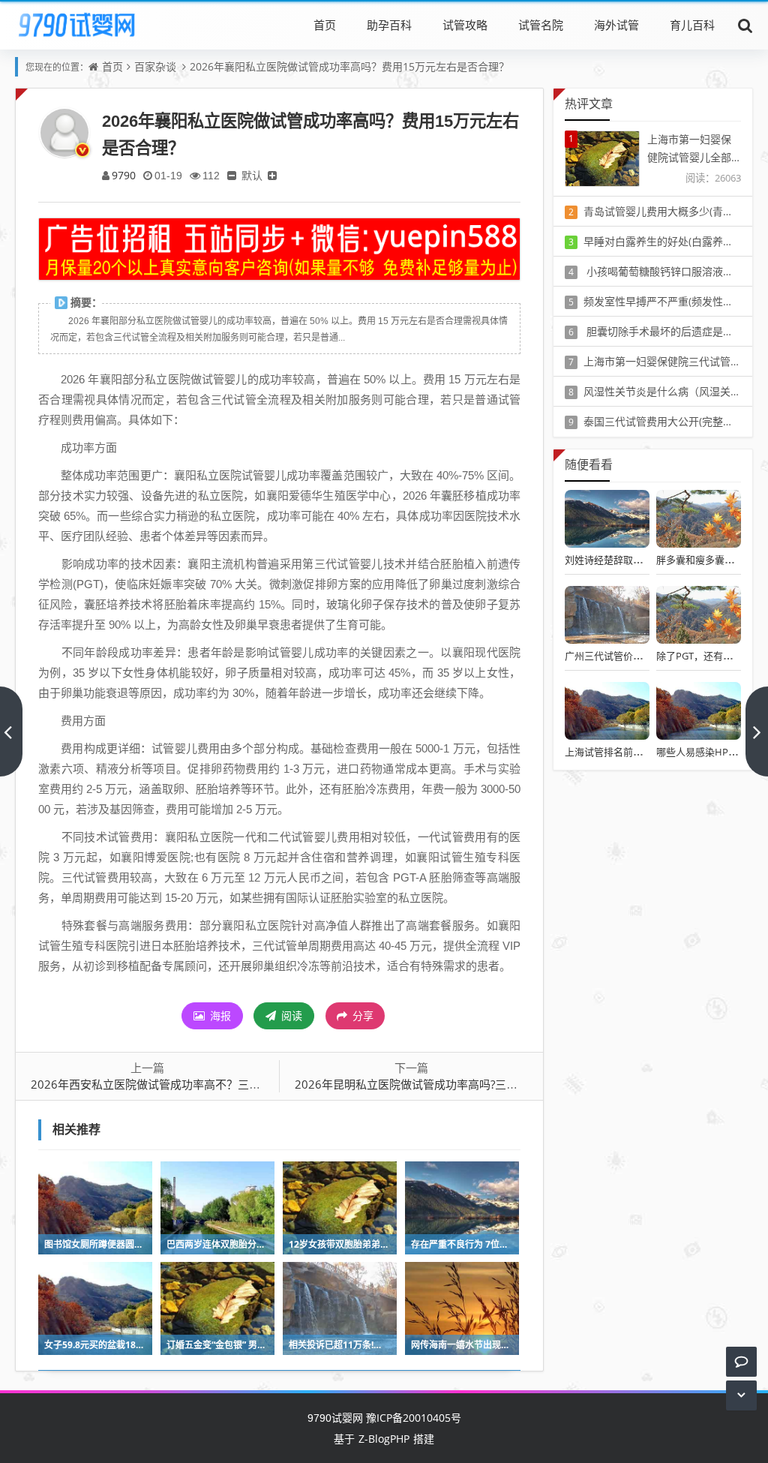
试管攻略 (465, 24)
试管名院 (540, 24)
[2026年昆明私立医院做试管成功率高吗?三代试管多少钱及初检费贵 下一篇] (757, 731)
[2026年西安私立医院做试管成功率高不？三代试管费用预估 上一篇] (11, 731)
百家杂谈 (155, 66)
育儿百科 (692, 24)
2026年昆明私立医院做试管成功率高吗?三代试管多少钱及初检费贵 (462, 1084)
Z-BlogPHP (384, 1438)
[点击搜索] (745, 24)
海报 (219, 1015)
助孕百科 (389, 24)
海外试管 (616, 24)
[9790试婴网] (87, 25)
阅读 (290, 1015)
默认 (252, 175)
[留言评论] (741, 1361)
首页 (325, 24)
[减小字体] (231, 175)
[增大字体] (272, 175)
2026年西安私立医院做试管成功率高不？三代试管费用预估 (179, 1084)
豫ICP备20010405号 (412, 1417)
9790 (124, 175)
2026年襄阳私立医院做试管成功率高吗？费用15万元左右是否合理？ (349, 66)
